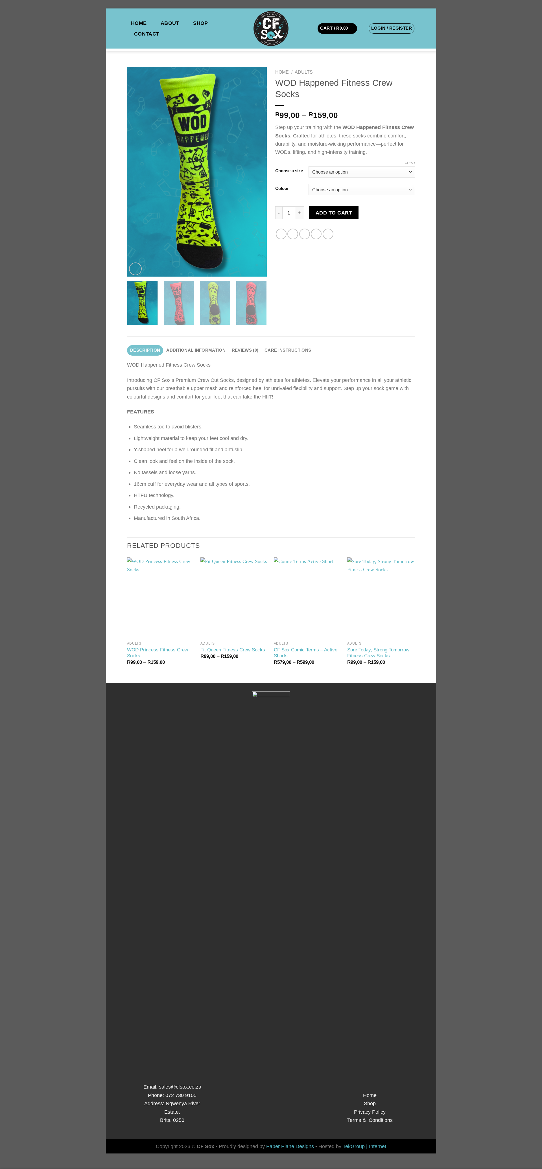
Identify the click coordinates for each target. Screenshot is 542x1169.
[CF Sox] (271, 28)
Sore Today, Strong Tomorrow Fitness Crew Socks (378, 653)
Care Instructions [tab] (288, 350)
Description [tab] (145, 350)
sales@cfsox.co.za (180, 1087)
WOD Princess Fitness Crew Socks (157, 653)
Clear (410, 163)
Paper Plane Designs (290, 1146)
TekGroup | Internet (364, 1146)
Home (139, 23)
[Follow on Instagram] (271, 1125)
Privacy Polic (368, 1112)
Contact (146, 34)
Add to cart (334, 213)
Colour (282, 189)
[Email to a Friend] (304, 234)
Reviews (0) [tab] (245, 350)
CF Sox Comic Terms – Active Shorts (305, 653)
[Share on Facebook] (281, 234)
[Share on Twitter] (292, 234)
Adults (304, 72)
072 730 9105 (180, 1095)
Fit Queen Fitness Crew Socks (232, 650)
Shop (200, 23)
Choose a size (289, 171)
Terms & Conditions (370, 1120)
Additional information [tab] (195, 350)
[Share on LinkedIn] (328, 234)
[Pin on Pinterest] (316, 234)
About (170, 23)
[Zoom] (135, 268)
